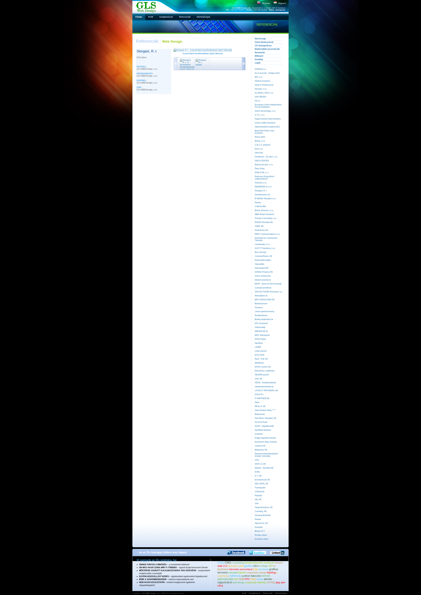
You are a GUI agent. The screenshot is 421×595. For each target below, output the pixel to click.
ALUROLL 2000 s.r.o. (264, 93)
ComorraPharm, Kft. (263, 256)
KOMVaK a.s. (260, 69)
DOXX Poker (260, 339)
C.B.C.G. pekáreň (262, 145)
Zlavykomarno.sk (262, 194)
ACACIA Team (261, 422)
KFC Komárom (261, 323)
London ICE (260, 446)
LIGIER (258, 347)
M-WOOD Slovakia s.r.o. (265, 198)
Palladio (258, 495)
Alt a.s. (258, 101)
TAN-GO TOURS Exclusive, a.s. (269, 292)
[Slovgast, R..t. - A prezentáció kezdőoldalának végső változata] (203, 50)
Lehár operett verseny (264, 311)
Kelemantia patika (263, 260)
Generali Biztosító (263, 515)
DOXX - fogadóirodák (264, 426)
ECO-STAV (259, 355)
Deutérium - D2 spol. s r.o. (266, 157)
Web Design (260, 39)
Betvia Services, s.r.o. (264, 210)
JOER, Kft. (259, 226)
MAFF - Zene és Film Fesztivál (268, 284)
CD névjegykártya (263, 45)
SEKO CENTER (262, 161)
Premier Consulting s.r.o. (266, 218)
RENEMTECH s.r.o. (263, 187)
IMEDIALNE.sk (261, 331)
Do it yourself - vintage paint (267, 73)
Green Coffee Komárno (265, 123)
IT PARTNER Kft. (262, 398)
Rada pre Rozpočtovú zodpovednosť (264, 177)
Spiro (257, 402)
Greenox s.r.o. (261, 183)
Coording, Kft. (261, 511)
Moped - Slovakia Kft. (264, 468)
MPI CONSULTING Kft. (265, 299)
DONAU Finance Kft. (264, 272)
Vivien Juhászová (263, 276)
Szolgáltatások (254, 593)
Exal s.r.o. (259, 149)
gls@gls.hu (280, 10)
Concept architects (263, 288)
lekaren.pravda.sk (263, 280)
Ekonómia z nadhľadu (264, 371)
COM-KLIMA (260, 206)
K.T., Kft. (258, 476)
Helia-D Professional (264, 85)
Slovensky (266, 3)
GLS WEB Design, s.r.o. (151, 593)
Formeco (259, 307)
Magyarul (282, 3)
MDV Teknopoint (262, 335)
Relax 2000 (260, 137)
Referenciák (268, 593)
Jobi (257, 503)
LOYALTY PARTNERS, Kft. (266, 390)
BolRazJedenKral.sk (264, 319)
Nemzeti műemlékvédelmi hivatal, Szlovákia (266, 455)
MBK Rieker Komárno (264, 214)
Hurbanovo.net (261, 230)
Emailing (259, 59)
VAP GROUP (260, 97)
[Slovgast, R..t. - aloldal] (202, 65)
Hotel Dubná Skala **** (265, 410)
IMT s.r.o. (259, 77)
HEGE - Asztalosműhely (265, 382)
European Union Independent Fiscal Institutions (268, 106)
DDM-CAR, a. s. (262, 172)
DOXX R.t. (259, 394)
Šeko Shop (260, 168)
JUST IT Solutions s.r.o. (265, 248)
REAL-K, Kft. (260, 406)
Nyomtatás (260, 52)
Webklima (259, 363)
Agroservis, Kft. (261, 523)
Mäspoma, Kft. (261, 450)
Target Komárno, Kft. (264, 507)
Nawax (258, 202)
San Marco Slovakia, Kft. (265, 418)
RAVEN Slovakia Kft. (264, 222)
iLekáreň (259, 434)
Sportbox (259, 343)
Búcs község (260, 252)
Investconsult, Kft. (262, 480)
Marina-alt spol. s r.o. (264, 164)
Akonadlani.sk (261, 296)
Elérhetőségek (281, 593)
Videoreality (260, 327)
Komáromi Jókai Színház (266, 442)
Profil (244, 593)
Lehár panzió (261, 351)
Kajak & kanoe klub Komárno (268, 119)
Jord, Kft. (258, 379)
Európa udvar (261, 535)
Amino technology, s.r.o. (265, 111)
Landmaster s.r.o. (262, 244)
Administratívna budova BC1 (267, 127)
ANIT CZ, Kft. (260, 464)
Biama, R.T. (260, 531)
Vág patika (259, 264)
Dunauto (258, 527)
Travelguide (260, 488)
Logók (257, 63)
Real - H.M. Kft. (261, 359)
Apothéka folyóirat (263, 430)
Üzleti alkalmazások (264, 42)
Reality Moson (261, 315)
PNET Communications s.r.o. (267, 234)
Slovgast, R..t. (261, 190)
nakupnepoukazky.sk (264, 386)
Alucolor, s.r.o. (261, 89)
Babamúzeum (261, 303)
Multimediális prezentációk (267, 49)
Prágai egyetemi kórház (265, 438)
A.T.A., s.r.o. (260, 115)
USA (257, 460)
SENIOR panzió (262, 375)
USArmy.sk (259, 491)
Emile (257, 472)
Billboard (259, 56)
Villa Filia (259, 153)
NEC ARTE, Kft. (261, 484)
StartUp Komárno (262, 81)
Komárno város (261, 539)
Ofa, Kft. (258, 499)
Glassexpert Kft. (262, 268)
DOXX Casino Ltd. (263, 367)
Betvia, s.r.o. (260, 141)
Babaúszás (260, 414)
